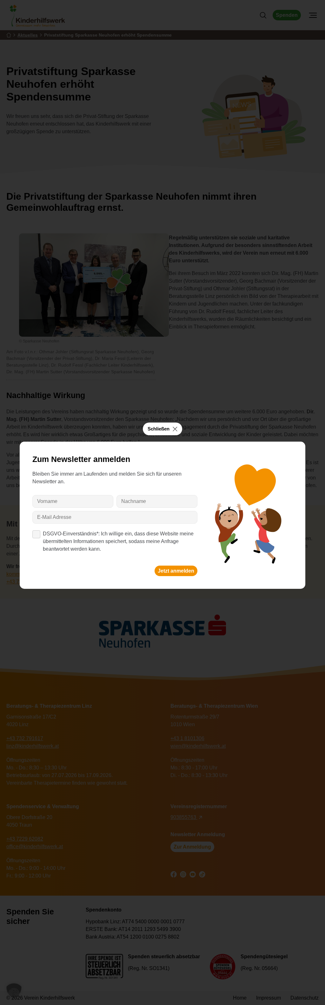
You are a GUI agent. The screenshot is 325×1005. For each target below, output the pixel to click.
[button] (14, 991)
